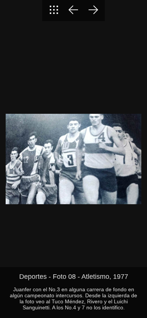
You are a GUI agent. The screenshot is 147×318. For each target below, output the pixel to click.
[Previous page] (73, 10)
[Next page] (93, 10)
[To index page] (54, 10)
